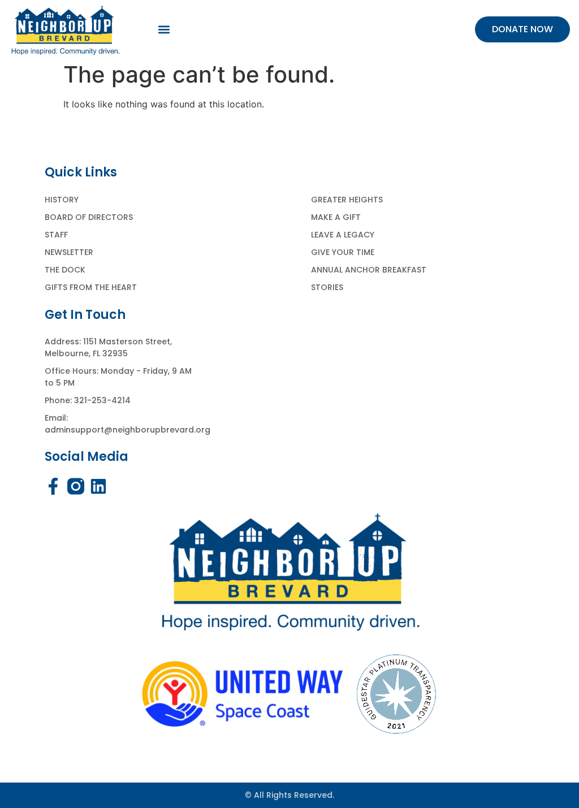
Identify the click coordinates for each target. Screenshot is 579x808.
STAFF (56, 234)
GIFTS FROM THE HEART (91, 287)
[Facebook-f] (53, 486)
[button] (164, 29)
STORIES (327, 287)
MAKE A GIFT (336, 217)
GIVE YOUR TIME (342, 252)
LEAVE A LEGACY (342, 234)
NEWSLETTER (69, 252)
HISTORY (62, 199)
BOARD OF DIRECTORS (89, 217)
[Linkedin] (98, 486)
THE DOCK (65, 269)
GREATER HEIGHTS (347, 199)
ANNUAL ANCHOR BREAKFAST (368, 269)
